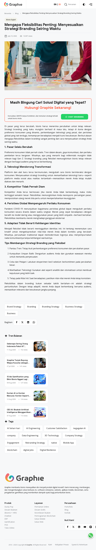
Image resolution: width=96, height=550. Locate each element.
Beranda (7, 13)
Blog (16, 13)
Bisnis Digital (11, 20)
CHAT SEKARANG (76, 116)
